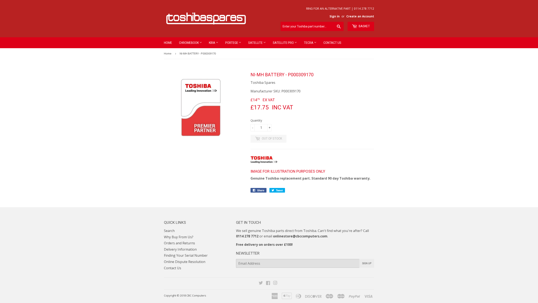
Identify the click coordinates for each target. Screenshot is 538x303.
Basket (364, 26)
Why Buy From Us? (178, 237)
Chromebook (189, 42)
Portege (232, 42)
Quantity (256, 120)
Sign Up (366, 263)
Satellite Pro (283, 42)
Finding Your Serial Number (186, 255)
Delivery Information (180, 249)
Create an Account (360, 16)
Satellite (255, 42)
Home (168, 42)
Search (169, 230)
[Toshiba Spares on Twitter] (261, 283)
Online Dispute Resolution (184, 261)
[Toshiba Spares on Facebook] (268, 283)
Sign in (335, 16)
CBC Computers (196, 295)
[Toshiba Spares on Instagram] (275, 283)
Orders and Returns (179, 243)
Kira (212, 42)
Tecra (309, 42)
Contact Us (332, 42)
